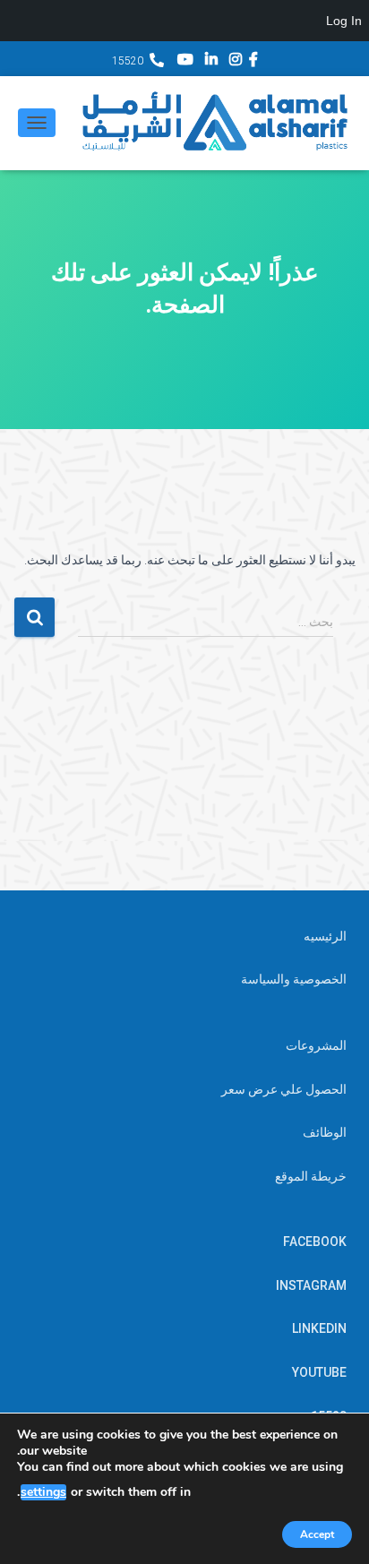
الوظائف (325, 1132)
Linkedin (211, 61)
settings (43, 1492)
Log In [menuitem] (344, 20)
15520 (127, 61)
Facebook (253, 61)
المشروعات (316, 1045)
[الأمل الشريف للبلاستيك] (208, 123)
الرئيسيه (325, 936)
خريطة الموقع (311, 1176)
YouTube (185, 61)
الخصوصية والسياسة (294, 979)
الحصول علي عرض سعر (284, 1089)
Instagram (235, 61)
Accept (317, 1534)
